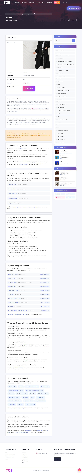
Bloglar (38, 2)
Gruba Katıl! (29, 88)
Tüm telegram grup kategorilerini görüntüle (17, 408)
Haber (32, 397)
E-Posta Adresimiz (42, 453)
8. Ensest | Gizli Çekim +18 (14, 302)
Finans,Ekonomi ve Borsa (14, 397)
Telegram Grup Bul (26, 161)
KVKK (6, 459)
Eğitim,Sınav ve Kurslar (43, 393)
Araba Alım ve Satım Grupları (32, 386)
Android (58, 459)
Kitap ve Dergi (12, 404)
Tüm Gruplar (24, 2)
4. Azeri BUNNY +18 (12, 286)
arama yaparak (23, 164)
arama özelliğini (21, 345)
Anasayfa (17, 2)
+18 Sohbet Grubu (12, 198)
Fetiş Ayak (11, 203)
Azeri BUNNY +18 (12, 193)
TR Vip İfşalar (11, 189)
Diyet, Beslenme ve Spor (22, 393)
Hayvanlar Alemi (40, 397)
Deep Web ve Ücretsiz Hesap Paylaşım (34, 390)
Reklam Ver (24, 455)
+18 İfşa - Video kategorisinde (17, 367)
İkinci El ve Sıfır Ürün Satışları (15, 400)
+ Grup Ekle (49, 2)
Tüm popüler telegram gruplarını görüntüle (17, 314)
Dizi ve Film (32, 393)
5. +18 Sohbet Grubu (13, 290)
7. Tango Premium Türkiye (14, 298)
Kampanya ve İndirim (40, 400)
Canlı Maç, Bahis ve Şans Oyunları (16, 390)
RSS (23, 462)
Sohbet (61, 158)
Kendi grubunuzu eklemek (22, 432)
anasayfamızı (28, 430)
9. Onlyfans (11, 306)
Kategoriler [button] (31, 2)
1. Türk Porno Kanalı (13, 274)
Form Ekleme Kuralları (10, 455)
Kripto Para (20, 404)
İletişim (43, 2)
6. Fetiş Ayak (11, 294)
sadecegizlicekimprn (64, 172)
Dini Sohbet (11, 393)
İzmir (61, 161)
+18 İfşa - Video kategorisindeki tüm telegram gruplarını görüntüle (23, 207)
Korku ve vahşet (63, 150)
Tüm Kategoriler (25, 459)
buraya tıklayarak (34, 108)
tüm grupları (46, 345)
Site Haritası (25, 460)
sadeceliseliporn (63, 177)
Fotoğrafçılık (25, 397)
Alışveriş (20, 386)
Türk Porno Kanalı (12, 184)
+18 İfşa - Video (29, 14)
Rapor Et (74, 20)
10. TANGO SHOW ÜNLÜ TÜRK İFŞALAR (17, 310)
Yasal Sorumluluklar (9, 457)
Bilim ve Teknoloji (45, 386)
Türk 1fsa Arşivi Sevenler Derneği (66, 182)
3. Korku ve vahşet (12, 282)
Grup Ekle (27, 360)
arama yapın (40, 430)
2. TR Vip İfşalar (12, 278)
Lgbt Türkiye (62, 156)
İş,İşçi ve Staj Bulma (28, 400)
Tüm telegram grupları (39, 162)
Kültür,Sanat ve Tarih (30, 404)
